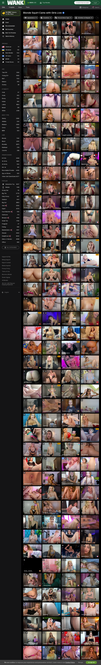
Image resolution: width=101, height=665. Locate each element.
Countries (46, 17)
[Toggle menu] (3, 2)
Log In (95, 2)
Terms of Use (6, 271)
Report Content (6, 262)
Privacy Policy (6, 268)
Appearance (31, 17)
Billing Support (6, 259)
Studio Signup (6, 277)
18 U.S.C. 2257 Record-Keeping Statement (8, 284)
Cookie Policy (70, 662)
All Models (5, 280)
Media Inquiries (6, 265)
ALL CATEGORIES (12, 247)
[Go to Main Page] (16, 2)
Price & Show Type (63, 17)
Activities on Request (84, 17)
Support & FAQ (6, 256)
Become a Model (7, 274)
